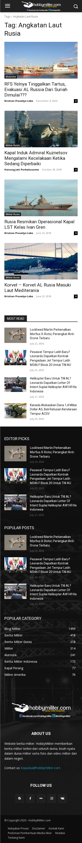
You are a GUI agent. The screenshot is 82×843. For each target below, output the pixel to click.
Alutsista (11, 76)
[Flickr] (41, 798)
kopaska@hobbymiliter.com (40, 768)
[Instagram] (51, 798)
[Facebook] (30, 798)
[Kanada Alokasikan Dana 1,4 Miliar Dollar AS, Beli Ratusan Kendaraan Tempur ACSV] (15, 410)
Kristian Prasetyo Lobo (18, 100)
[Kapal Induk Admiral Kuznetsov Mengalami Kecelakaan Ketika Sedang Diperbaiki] (41, 129)
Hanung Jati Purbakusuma (21, 169)
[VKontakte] (62, 798)
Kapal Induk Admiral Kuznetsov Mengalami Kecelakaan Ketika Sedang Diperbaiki (35, 158)
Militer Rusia (13, 145)
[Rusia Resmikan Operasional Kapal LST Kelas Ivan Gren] (41, 197)
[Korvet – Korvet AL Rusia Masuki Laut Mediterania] (41, 261)
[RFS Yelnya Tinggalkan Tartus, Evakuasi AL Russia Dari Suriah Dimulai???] (41, 60)
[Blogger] (19, 798)
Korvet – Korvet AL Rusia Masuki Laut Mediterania (37, 287)
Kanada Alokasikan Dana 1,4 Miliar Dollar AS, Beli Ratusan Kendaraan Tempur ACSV (53, 409)
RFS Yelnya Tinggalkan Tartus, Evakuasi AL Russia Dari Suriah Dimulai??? (35, 89)
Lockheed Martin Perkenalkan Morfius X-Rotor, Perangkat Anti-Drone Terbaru (52, 334)
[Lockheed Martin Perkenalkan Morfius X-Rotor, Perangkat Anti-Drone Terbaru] (15, 335)
